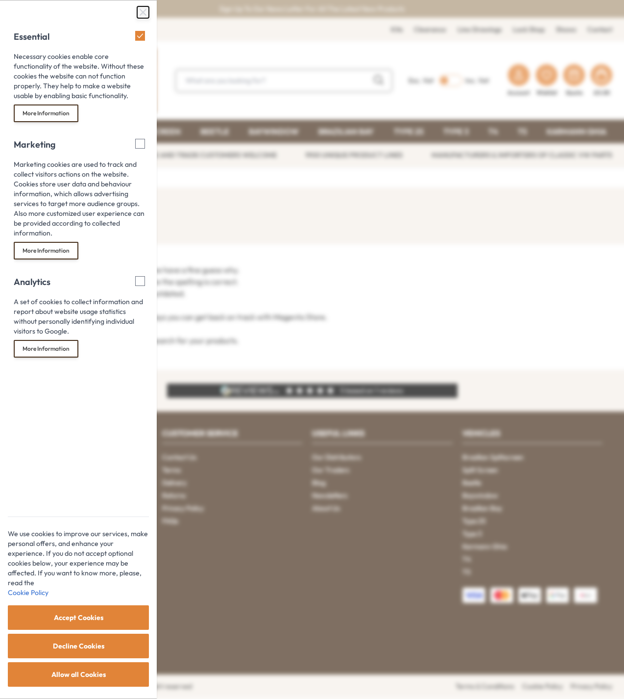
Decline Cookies (78, 646)
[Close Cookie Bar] (143, 12)
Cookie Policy (28, 592)
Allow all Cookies (78, 674)
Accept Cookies (78, 617)
